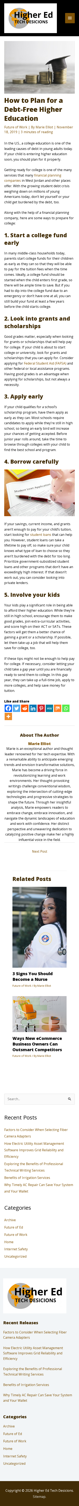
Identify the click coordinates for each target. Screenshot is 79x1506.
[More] (8, 716)
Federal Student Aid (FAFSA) (45, 363)
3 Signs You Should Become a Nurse (32, 976)
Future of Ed (13, 1227)
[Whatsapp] (66, 708)
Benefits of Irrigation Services (27, 1177)
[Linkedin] (33, 708)
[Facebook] (8, 708)
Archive (10, 1220)
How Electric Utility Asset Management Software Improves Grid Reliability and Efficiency (34, 1150)
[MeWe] (49, 708)
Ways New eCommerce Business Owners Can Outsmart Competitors (37, 1043)
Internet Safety (16, 1249)
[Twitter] (16, 708)
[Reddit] (24, 708)
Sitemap (39, 1496)
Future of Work (15, 127)
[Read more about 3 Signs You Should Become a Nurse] (39, 926)
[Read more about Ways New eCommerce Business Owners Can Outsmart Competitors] (39, 1013)
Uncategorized (15, 1256)
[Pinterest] (41, 708)
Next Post (39, 851)
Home (8, 1242)
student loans (40, 534)
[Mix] (57, 708)
